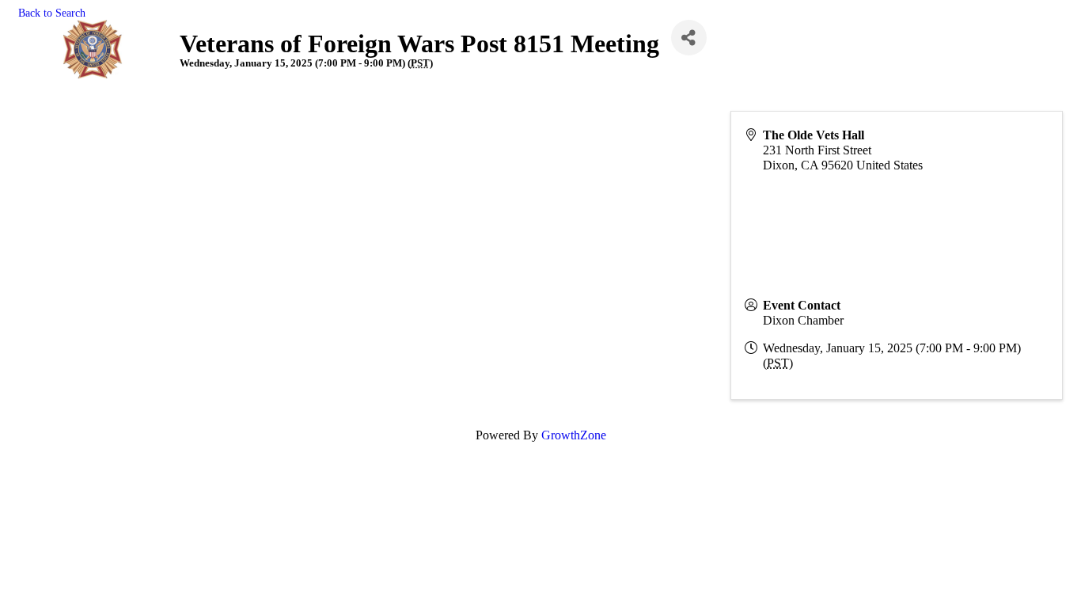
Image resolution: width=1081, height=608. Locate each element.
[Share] (689, 37)
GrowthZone (573, 435)
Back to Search (51, 12)
